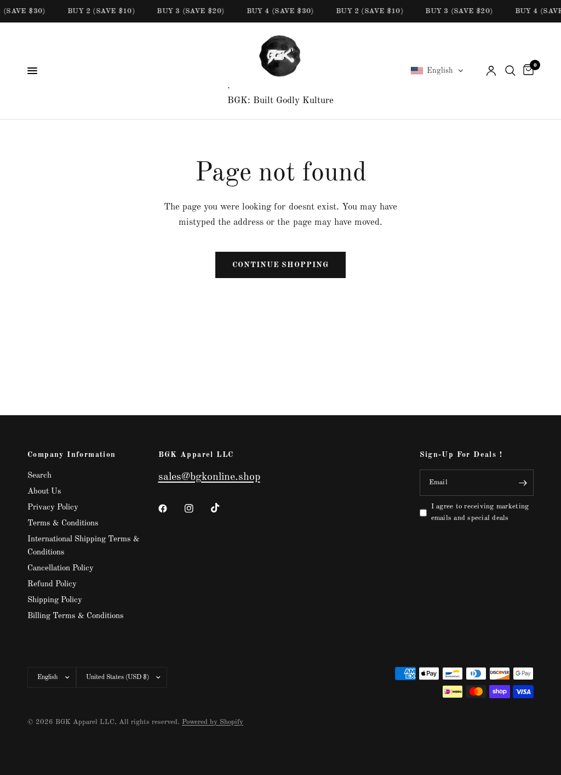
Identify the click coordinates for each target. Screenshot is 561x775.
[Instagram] (197, 508)
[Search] (510, 70)
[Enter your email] (523, 482)
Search (39, 476)
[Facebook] (170, 508)
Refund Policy (52, 584)
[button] (437, 71)
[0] (526, 70)
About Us (44, 492)
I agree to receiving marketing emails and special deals (480, 512)
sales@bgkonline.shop (209, 477)
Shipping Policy (54, 600)
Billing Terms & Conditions (75, 616)
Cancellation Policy (60, 568)
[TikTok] (223, 508)
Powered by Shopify (212, 722)
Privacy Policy (52, 508)
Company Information (71, 455)
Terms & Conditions (63, 523)
